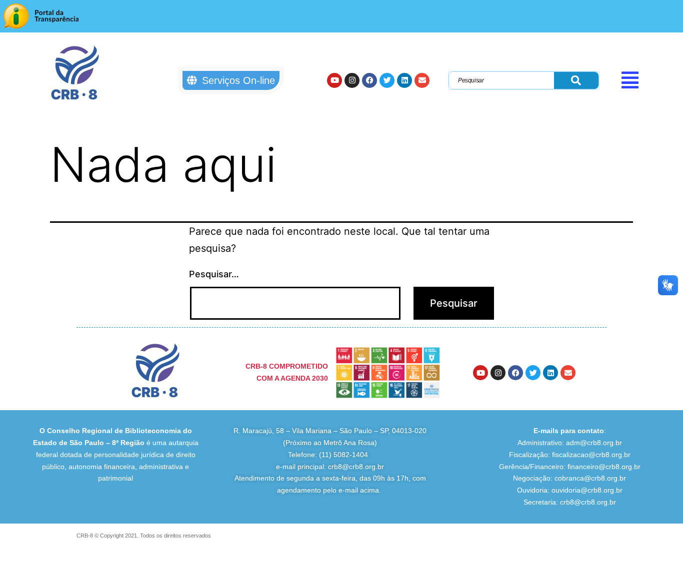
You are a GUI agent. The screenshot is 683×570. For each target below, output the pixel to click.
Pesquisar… (214, 274)
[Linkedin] (404, 80)
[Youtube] (334, 80)
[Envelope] (422, 80)
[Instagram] (352, 80)
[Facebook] (369, 80)
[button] (648, 79)
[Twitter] (387, 80)
